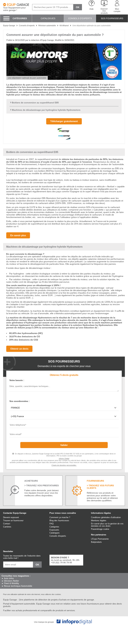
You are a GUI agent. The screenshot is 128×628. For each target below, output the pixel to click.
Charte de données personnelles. (64, 465)
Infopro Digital (64, 458)
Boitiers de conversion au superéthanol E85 (35, 102)
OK (77, 7)
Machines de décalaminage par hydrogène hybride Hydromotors (46, 110)
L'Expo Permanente (100, 539)
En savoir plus (18, 235)
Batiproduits (96, 542)
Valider (64, 445)
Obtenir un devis (19, 348)
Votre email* (14, 438)
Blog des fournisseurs (59, 520)
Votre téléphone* (16, 429)
